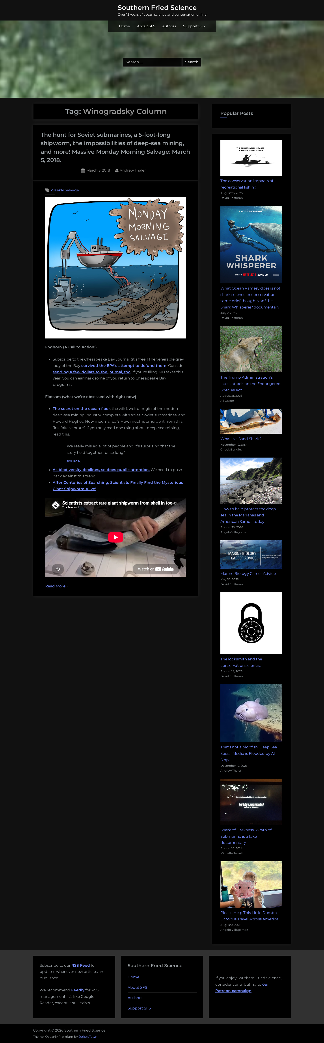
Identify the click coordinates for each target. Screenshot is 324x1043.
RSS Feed (80, 965)
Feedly (77, 990)
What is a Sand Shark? (241, 439)
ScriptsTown (87, 1036)
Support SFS (194, 26)
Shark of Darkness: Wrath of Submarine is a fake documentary (246, 836)
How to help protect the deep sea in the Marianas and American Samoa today (248, 515)
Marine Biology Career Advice (248, 573)
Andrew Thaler (133, 170)
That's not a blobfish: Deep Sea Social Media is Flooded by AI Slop (248, 753)
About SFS (146, 26)
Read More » (56, 587)
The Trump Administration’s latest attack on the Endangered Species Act (250, 383)
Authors (169, 26)
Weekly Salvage (65, 190)
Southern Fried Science (157, 7)
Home (124, 26)
